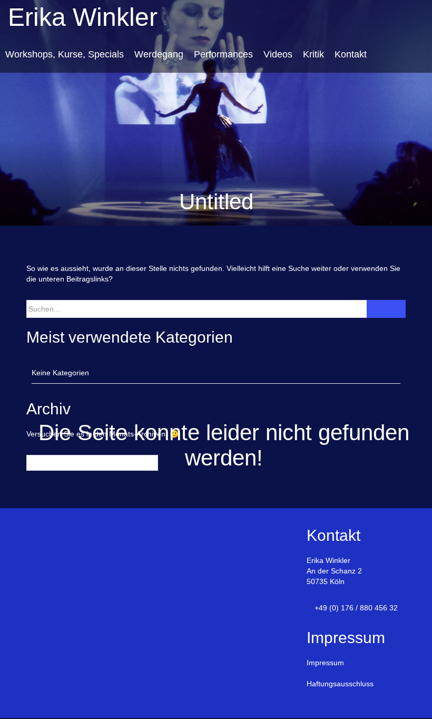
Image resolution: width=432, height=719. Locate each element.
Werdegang (158, 54)
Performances (223, 54)
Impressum (325, 662)
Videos (277, 54)
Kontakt (351, 54)
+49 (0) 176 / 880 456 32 (356, 608)
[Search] (386, 309)
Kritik (313, 54)
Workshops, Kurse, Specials (64, 54)
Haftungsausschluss (340, 683)
